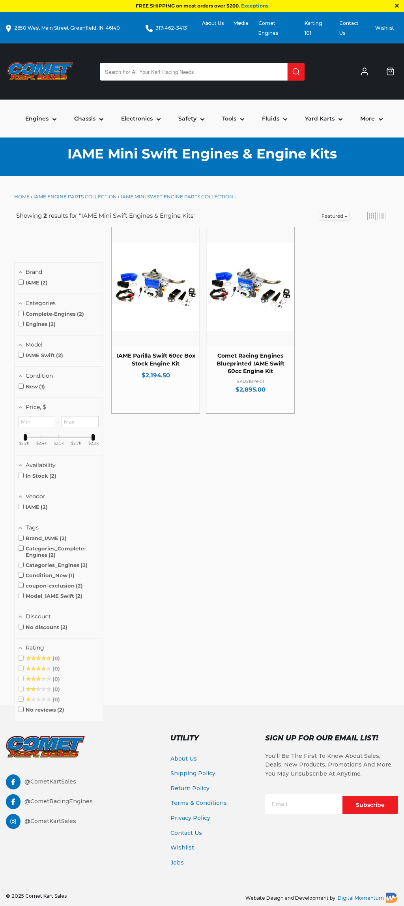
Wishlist (384, 28)
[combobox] (194, 72)
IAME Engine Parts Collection (75, 197)
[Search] (296, 72)
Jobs (177, 862)
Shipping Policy (192, 773)
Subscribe (370, 804)
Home (22, 197)
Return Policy (189, 788)
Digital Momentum (361, 898)
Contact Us (186, 832)
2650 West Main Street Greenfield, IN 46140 (67, 28)
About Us (183, 758)
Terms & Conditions (198, 802)
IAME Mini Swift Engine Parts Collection (177, 197)
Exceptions (254, 6)
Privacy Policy (190, 817)
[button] (371, 216)
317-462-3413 (171, 28)
